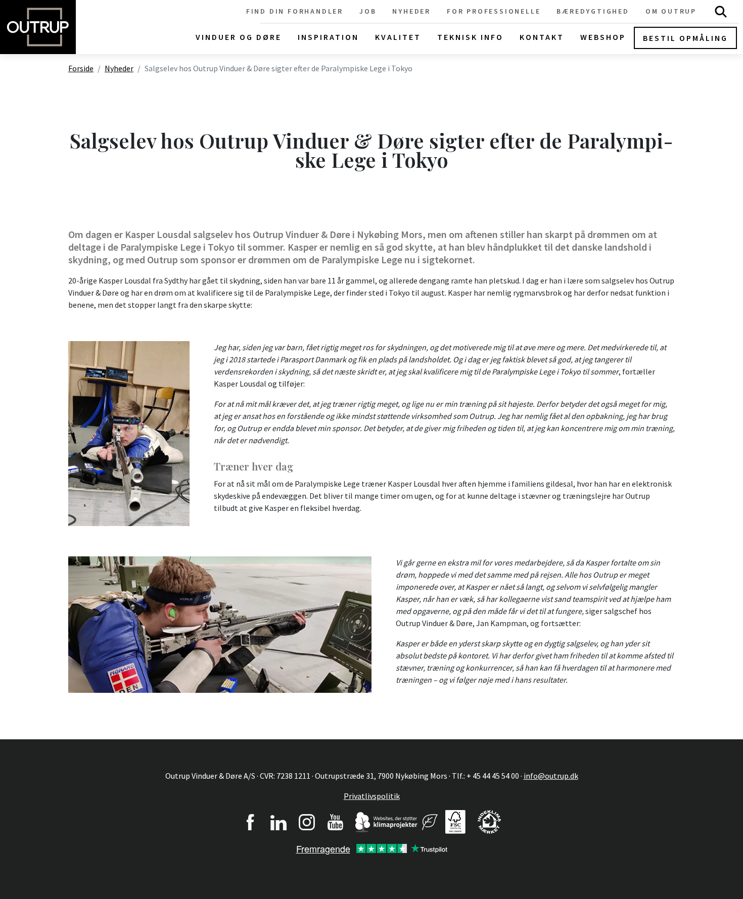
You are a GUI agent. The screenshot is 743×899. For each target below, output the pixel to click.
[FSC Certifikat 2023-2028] (455, 821)
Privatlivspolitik (372, 796)
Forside (81, 68)
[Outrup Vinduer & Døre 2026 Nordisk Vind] (430, 821)
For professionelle (493, 11)
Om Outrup (670, 11)
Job (367, 11)
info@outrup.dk (551, 776)
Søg (721, 11)
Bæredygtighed (592, 11)
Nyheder (411, 11)
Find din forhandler (294, 11)
